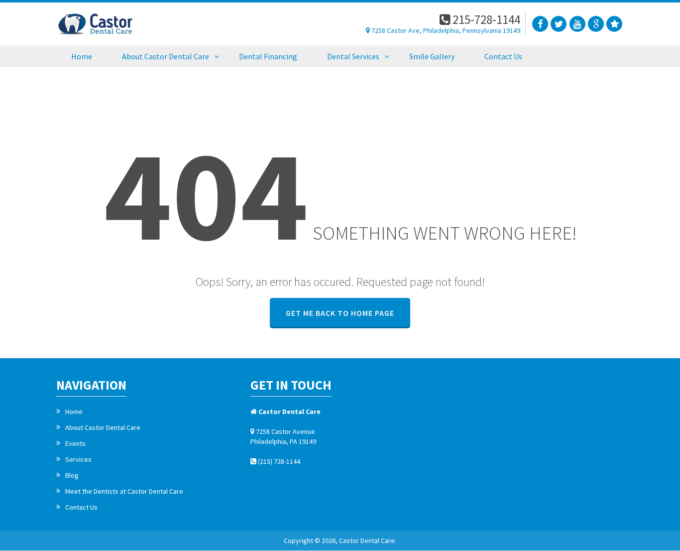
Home (74, 411)
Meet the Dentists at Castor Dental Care (124, 491)
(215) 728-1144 (278, 461)
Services (78, 459)
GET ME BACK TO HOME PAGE (340, 313)
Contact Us (81, 507)
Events (75, 443)
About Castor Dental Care (102, 427)
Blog (72, 475)
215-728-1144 (485, 19)
